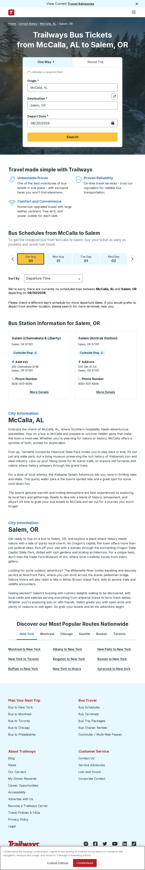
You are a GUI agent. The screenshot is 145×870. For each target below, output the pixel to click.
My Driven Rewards (22, 779)
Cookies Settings (57, 862)
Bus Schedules (89, 707)
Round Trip (95, 62)
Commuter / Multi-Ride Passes (100, 734)
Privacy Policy (18, 819)
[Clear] (113, 88)
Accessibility (16, 792)
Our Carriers (17, 772)
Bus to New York (20, 707)
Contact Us (86, 758)
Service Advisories (91, 765)
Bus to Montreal (19, 714)
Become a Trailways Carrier (28, 806)
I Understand (85, 862)
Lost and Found (89, 772)
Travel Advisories (81, 4)
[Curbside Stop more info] (35, 353)
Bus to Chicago (19, 728)
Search (72, 137)
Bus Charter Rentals (92, 728)
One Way (44, 62)
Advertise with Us (20, 799)
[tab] (27, 634)
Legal (12, 826)
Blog (11, 758)
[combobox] (72, 87)
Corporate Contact (91, 779)
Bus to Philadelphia (21, 734)
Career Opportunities (23, 785)
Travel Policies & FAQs (24, 813)
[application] (39, 365)
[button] (12, 259)
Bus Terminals (88, 714)
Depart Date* (38, 116)
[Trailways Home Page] (11, 12)
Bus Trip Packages (91, 721)
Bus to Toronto (19, 721)
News (12, 765)
